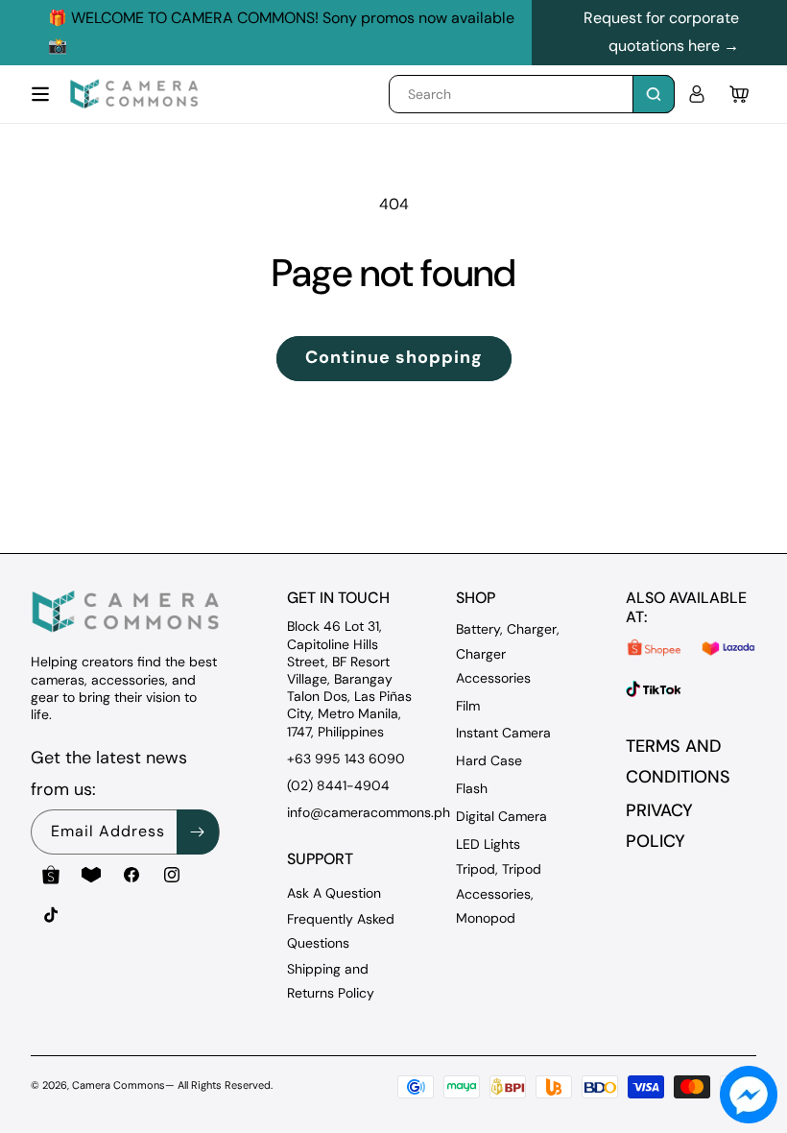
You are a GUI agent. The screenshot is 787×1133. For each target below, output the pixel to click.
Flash (472, 788)
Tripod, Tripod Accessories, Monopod (498, 893)
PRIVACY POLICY (659, 826)
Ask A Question (334, 893)
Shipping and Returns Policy (330, 980)
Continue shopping (394, 357)
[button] (40, 94)
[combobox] (532, 94)
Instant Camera (503, 732)
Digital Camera (501, 816)
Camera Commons (118, 1085)
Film (468, 705)
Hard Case (489, 760)
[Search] (653, 94)
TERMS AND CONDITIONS (678, 761)
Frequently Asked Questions (340, 931)
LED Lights (488, 844)
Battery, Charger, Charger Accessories (508, 653)
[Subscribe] (198, 832)
